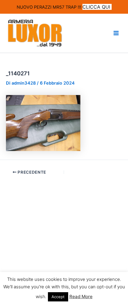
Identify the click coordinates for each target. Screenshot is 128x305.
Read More (81, 296)
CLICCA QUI (97, 7)
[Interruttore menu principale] (116, 33)
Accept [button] (58, 296)
